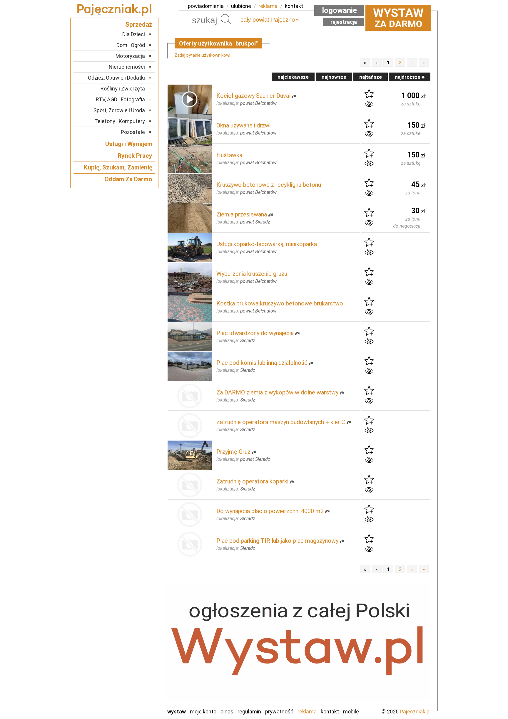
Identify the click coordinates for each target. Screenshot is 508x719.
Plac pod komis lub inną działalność (262, 362)
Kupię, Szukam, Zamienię (118, 167)
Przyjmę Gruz (233, 451)
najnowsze (334, 77)
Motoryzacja (130, 56)
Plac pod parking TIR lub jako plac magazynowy (277, 540)
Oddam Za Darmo (128, 179)
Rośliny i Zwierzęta (123, 88)
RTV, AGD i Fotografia (120, 99)
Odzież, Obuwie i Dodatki (116, 78)
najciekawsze (293, 77)
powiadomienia (206, 6)
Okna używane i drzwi (243, 125)
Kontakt (330, 711)
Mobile (351, 711)
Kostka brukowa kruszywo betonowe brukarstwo (279, 303)
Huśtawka (229, 155)
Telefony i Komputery (119, 121)
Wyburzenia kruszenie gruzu (251, 273)
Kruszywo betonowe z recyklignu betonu (268, 184)
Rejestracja (343, 22)
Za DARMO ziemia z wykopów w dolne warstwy (277, 392)
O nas (226, 711)
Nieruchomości (127, 67)
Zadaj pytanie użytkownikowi (202, 55)
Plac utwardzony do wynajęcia (255, 333)
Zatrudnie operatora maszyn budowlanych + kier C (280, 422)
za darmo (398, 17)
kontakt (294, 6)
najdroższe (408, 77)
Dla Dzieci (133, 34)
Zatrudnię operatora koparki (252, 481)
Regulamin (249, 711)
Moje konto (203, 711)
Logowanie (339, 10)
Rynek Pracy (135, 155)
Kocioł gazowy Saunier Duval (253, 95)
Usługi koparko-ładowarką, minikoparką (266, 244)
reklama (268, 6)
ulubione (241, 6)
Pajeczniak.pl (415, 711)
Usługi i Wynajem (128, 143)
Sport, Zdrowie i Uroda (119, 110)
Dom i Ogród (130, 45)
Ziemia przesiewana (241, 214)
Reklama (307, 711)
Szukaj (225, 19)
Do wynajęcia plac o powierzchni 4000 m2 (270, 511)
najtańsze (370, 77)
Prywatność (279, 711)
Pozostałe (133, 132)
